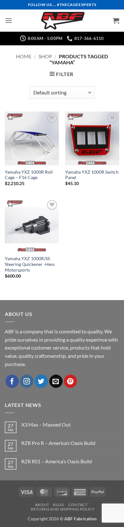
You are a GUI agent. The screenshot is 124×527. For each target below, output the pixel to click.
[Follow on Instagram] (26, 381)
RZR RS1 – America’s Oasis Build (56, 461)
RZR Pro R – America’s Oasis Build (58, 443)
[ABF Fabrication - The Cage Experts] (62, 21)
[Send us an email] (56, 381)
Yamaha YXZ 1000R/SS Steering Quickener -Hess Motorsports (30, 264)
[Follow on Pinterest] (70, 381)
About (42, 504)
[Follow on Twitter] (41, 381)
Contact (77, 504)
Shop (45, 56)
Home (23, 56)
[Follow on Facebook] (12, 381)
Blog (58, 504)
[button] (8, 20)
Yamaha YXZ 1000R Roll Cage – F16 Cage (29, 175)
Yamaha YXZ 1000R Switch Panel (92, 175)
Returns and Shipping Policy (63, 509)
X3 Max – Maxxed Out (46, 424)
